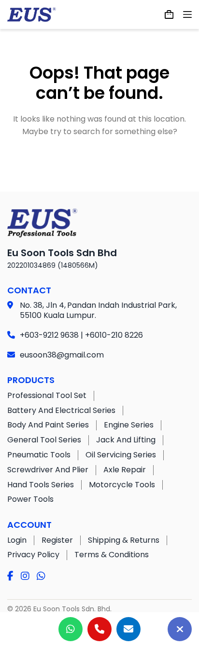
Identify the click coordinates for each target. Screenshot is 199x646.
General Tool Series (44, 439)
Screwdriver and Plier (47, 469)
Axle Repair (124, 469)
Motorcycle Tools (122, 484)
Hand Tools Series (40, 484)
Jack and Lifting (126, 439)
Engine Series (129, 424)
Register (57, 540)
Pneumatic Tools (39, 454)
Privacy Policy (33, 554)
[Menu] (187, 14)
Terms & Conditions (111, 554)
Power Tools (30, 499)
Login (17, 540)
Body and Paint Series (48, 424)
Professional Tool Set (46, 395)
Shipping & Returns (123, 540)
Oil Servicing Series (120, 454)
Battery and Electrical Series (61, 410)
